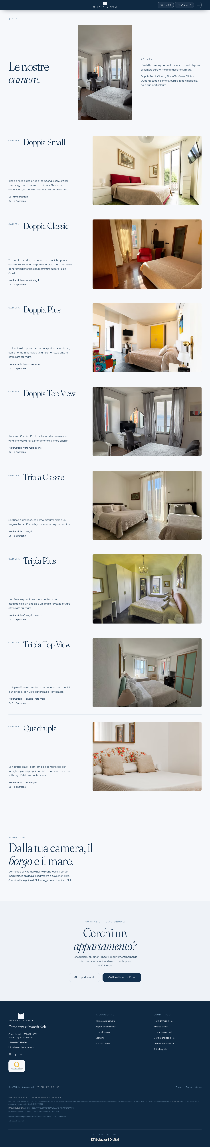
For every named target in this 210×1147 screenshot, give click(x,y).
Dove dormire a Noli (163, 1021)
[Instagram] (10, 1054)
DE (57, 1087)
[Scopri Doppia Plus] (147, 338)
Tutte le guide (160, 1049)
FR (52, 1087)
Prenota (183, 5)
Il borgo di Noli (161, 1027)
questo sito (175, 1101)
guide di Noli (32, 880)
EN (42, 1087)
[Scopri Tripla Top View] (147, 672)
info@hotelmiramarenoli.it (21, 1047)
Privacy (179, 1087)
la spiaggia (27, 876)
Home (15, 19)
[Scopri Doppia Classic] (147, 254)
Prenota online (102, 1043)
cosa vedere (42, 876)
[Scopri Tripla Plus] (147, 589)
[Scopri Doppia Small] (147, 170)
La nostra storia (103, 1032)
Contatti (165, 5)
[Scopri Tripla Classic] (147, 505)
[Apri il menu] (198, 5)
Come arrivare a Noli (164, 1043)
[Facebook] (15, 1054)
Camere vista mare (105, 1021)
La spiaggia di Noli (163, 1032)
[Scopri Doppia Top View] (147, 421)
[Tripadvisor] (21, 1054)
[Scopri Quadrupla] (147, 756)
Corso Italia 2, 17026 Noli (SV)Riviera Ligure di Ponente (22, 1036)
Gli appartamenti (84, 977)
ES (47, 1087)
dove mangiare (60, 876)
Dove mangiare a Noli (164, 1038)
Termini (189, 1087)
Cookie (198, 1087)
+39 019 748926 (17, 1042)
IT (9, 5)
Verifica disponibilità (119, 977)
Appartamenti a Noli (105, 1027)
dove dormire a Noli (60, 880)
